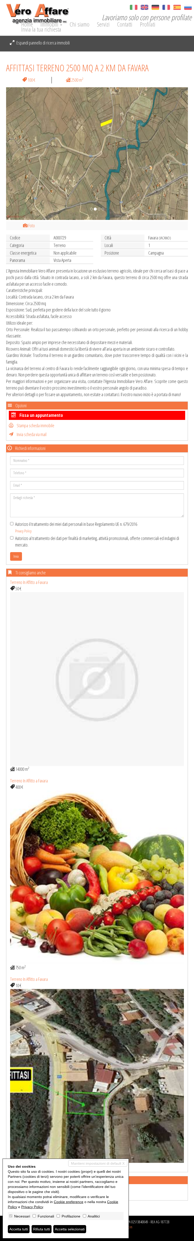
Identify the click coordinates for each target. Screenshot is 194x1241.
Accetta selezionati (70, 1229)
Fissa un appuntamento (40, 415)
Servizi (103, 24)
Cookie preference (68, 1202)
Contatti (124, 24)
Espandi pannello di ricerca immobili (43, 43)
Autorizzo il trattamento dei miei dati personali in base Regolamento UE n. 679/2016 (76, 527)
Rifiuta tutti (41, 1229)
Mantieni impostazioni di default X (98, 1163)
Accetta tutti (18, 1229)
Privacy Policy (23, 530)
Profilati (147, 24)
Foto (31, 225)
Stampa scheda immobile (35, 425)
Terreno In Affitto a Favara (29, 582)
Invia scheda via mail (31, 434)
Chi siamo (79, 24)
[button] (19, 153)
